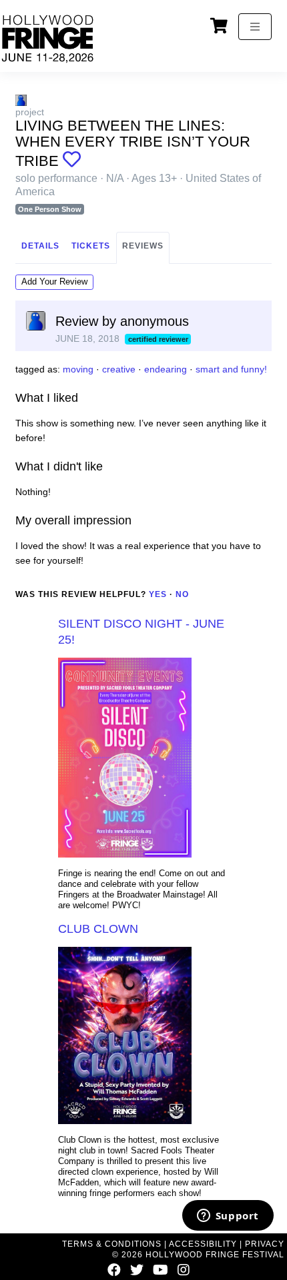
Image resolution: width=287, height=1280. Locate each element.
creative (118, 369)
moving (78, 369)
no (182, 594)
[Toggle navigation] (255, 26)
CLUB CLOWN (98, 929)
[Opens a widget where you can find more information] (228, 1216)
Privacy (264, 1244)
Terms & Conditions (112, 1244)
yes (158, 594)
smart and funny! (231, 369)
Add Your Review (54, 282)
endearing (165, 369)
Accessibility (203, 1244)
